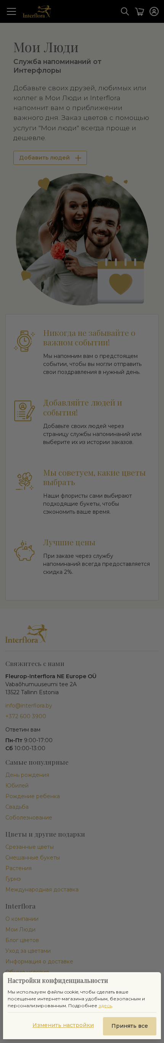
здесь (105, 1005)
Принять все (129, 1025)
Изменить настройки (63, 1025)
